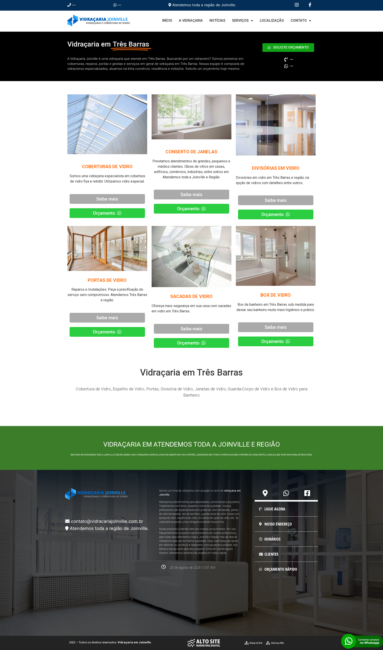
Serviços (240, 20)
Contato (299, 20)
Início (167, 20)
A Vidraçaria (191, 20)
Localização (272, 20)
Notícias (217, 20)
